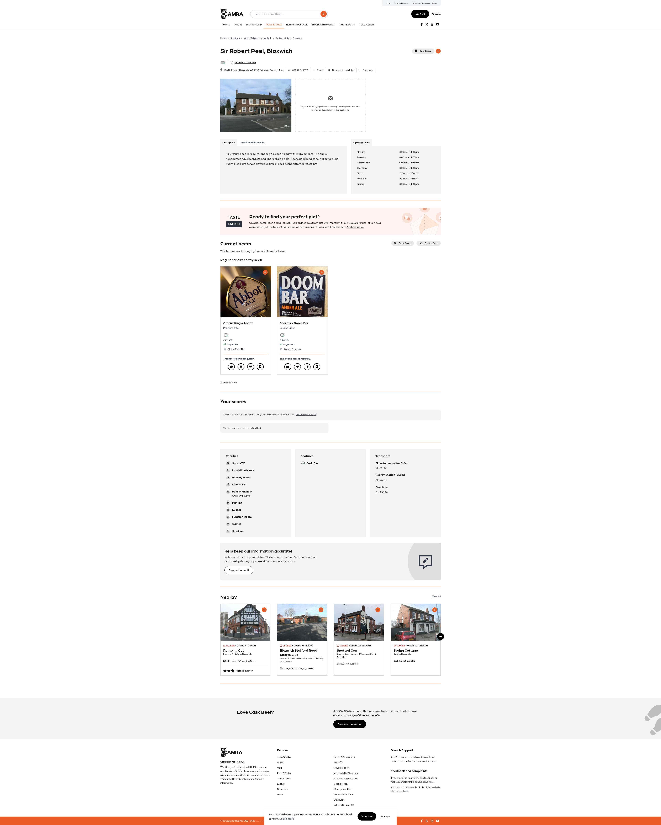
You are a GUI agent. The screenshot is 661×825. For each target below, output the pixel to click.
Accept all (366, 816)
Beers (280, 794)
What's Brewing (343, 804)
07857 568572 (300, 69)
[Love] (241, 366)
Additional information (252, 142)
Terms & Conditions (344, 794)
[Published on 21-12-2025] (359, 639)
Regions (235, 37)
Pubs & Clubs (284, 773)
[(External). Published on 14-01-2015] (245, 639)
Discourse (339, 799)
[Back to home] (231, 14)
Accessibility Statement (346, 773)
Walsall (267, 37)
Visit (279, 767)
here (433, 760)
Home (223, 37)
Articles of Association (346, 778)
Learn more (286, 818)
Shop (388, 3)
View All (436, 596)
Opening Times (361, 142)
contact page (247, 778)
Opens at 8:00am (245, 62)
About (280, 762)
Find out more (355, 227)
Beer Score (425, 50)
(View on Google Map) (271, 69)
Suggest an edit (239, 570)
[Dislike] (250, 366)
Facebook (368, 69)
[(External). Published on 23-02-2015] (415, 639)
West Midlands (252, 37)
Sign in (436, 13)
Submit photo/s (342, 110)
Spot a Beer (431, 243)
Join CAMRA (284, 757)
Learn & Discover (401, 3)
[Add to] (438, 51)
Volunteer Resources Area (425, 3)
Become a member (306, 414)
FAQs (232, 778)
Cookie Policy (341, 783)
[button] (440, 636)
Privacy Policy (341, 767)
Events (281, 783)
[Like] (231, 366)
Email (320, 69)
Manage (385, 816)
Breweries (282, 789)
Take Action (283, 778)
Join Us (420, 13)
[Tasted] (260, 366)
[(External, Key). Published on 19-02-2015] (302, 639)
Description (228, 142)
